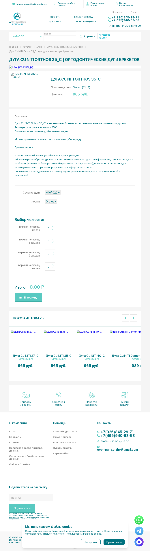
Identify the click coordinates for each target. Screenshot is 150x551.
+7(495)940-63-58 (125, 20)
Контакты (117, 11)
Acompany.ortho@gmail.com (31, 4)
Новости (54, 16)
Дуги (39, 46)
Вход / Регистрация (126, 4)
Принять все (114, 542)
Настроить (91, 542)
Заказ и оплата (83, 16)
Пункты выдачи (124, 403)
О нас (133, 11)
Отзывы (14, 442)
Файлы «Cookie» (19, 464)
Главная (13, 46)
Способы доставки (65, 431)
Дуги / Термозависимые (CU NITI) (65, 46)
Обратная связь (58, 403)
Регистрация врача (97, 4)
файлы (56, 531)
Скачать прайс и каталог (66, 4)
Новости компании (91, 403)
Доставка (55, 21)
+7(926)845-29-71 (125, 17)
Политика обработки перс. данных (26, 449)
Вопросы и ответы (25, 403)
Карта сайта (61, 453)
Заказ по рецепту (85, 21)
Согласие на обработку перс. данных (27, 457)
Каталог (27, 46)
